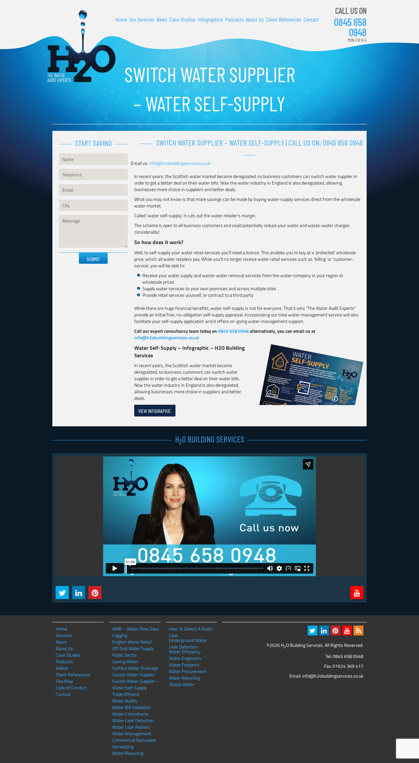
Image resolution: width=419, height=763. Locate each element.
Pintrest (94, 592)
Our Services (141, 19)
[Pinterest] (335, 630)
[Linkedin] (324, 630)
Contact (311, 19)
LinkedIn (78, 592)
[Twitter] (313, 630)
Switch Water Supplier (133, 674)
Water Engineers (185, 658)
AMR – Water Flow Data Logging (135, 632)
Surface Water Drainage (135, 668)
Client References (283, 19)
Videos (62, 668)
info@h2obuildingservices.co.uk (179, 163)
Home (121, 19)
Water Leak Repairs (131, 726)
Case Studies (182, 19)
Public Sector (124, 654)
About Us (255, 19)
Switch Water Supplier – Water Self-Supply (135, 684)
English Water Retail (132, 641)
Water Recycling (127, 753)
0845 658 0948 (350, 27)
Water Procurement (188, 671)
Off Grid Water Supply (133, 648)
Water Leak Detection (133, 720)
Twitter (62, 592)
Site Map (64, 681)
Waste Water (181, 684)
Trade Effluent (125, 694)
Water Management (131, 733)
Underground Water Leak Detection (188, 640)
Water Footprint (184, 665)
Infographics (210, 19)
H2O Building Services (81, 46)
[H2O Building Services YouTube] (356, 592)
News (161, 19)
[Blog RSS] (358, 630)
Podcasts (234, 19)
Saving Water (125, 661)
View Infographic (154, 411)
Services (64, 635)
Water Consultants (130, 713)
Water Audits (124, 700)
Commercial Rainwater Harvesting (134, 743)
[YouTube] (347, 630)
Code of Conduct (71, 687)
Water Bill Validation (131, 707)
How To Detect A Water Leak (191, 629)
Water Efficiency (185, 651)
